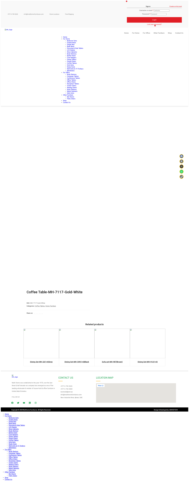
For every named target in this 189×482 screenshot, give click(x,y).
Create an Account (175, 6)
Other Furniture (159, 33)
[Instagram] (35, 403)
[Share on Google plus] (40, 313)
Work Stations (72, 89)
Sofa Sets (70, 65)
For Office (146, 33)
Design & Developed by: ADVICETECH (166, 410)
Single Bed (70, 44)
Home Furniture (50, 306)
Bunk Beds (70, 46)
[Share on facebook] (34, 313)
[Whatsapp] (181, 172)
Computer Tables (73, 76)
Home (126, 33)
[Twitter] (18, 403)
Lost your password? (154, 24)
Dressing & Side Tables (75, 48)
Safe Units (70, 93)
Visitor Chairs (71, 86)
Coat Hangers (71, 58)
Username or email (146, 10)
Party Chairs (71, 99)
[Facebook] (181, 156)
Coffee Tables (72, 63)
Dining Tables (71, 59)
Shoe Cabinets (72, 52)
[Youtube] (24, 403)
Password (146, 14)
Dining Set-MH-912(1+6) (148, 362)
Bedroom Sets (72, 41)
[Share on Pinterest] (42, 313)
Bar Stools (70, 97)
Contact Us (179, 33)
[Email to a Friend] (43, 313)
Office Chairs (71, 82)
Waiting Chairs (72, 87)
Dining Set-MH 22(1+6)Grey (41, 362)
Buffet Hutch (71, 56)
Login (154, 20)
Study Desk (71, 67)
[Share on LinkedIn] (37, 313)
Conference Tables (73, 78)
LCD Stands (71, 50)
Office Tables (71, 80)
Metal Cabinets (72, 91)
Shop (170, 33)
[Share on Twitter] (35, 313)
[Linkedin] (30, 403)
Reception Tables (73, 84)
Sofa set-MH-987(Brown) (112, 362)
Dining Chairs (71, 61)
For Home (135, 33)
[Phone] (181, 177)
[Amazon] (181, 161)
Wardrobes (71, 71)
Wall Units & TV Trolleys (75, 69)
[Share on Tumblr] (39, 313)
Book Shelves (71, 54)
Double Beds (71, 43)
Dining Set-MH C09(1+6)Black (77, 362)
